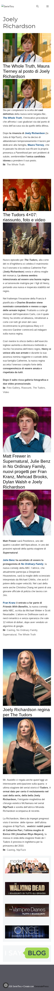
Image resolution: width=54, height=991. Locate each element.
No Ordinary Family (26, 630)
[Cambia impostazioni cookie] (6, 985)
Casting (11, 630)
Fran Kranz (9, 602)
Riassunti (26, 387)
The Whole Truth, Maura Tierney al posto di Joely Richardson (26, 71)
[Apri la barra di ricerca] (37, 6)
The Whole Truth (15, 164)
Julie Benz (9, 560)
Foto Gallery (13, 387)
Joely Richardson (35, 133)
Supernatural (10, 634)
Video (6, 392)
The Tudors (39, 387)
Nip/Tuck (21, 850)
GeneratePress (41, 986)
